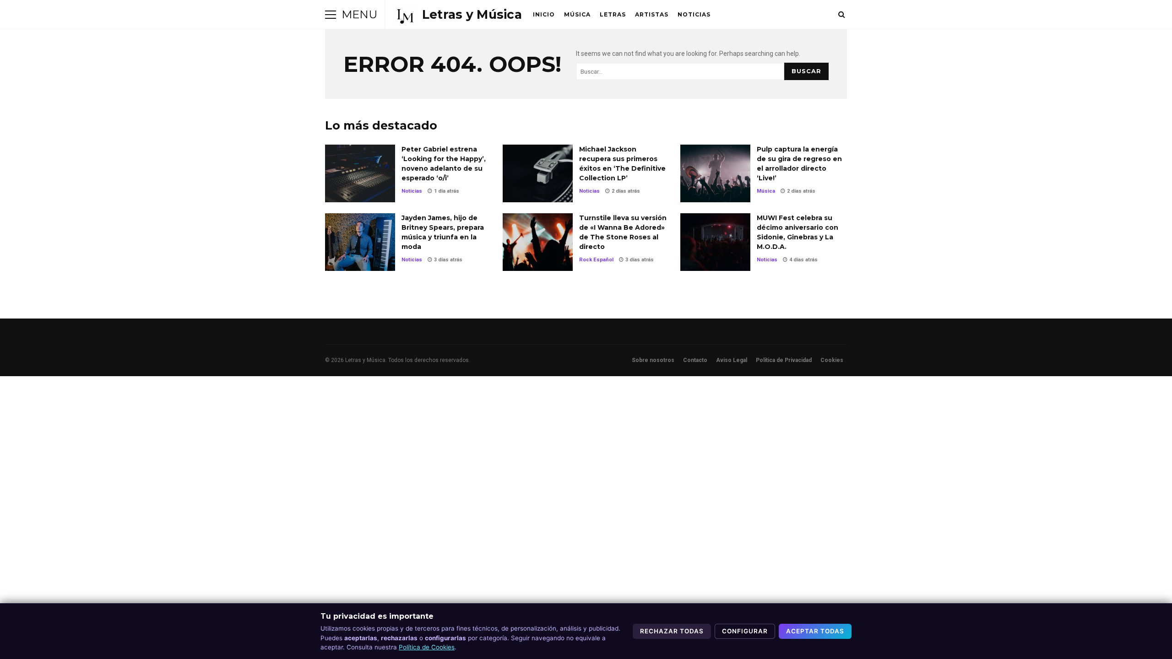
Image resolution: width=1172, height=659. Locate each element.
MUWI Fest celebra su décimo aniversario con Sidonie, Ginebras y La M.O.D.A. (715, 242)
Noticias (694, 14)
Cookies (831, 360)
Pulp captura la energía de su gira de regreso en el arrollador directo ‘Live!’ (715, 173)
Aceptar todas (815, 631)
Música (577, 14)
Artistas (651, 14)
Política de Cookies (427, 647)
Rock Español (596, 260)
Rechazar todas (672, 631)
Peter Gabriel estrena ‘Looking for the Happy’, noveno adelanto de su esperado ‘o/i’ (360, 173)
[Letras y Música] (457, 14)
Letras (613, 14)
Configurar (745, 631)
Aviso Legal (731, 360)
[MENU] (330, 14)
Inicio (544, 14)
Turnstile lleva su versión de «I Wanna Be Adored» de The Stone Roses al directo (538, 242)
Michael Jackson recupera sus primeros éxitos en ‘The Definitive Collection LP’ (538, 173)
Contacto (695, 360)
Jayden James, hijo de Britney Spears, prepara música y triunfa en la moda (360, 242)
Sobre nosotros (653, 360)
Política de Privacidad (784, 360)
